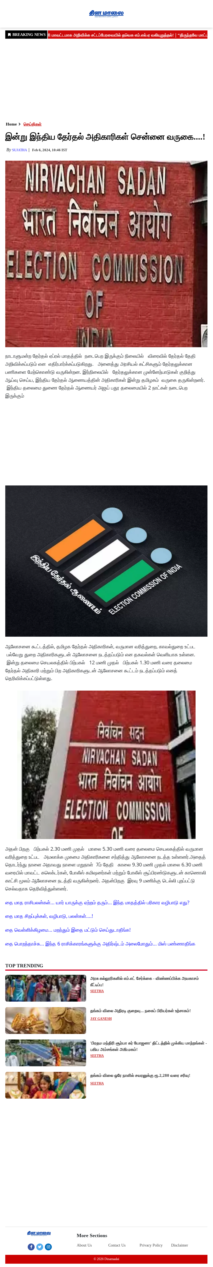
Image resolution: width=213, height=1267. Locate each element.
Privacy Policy (151, 1245)
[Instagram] (48, 1246)
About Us (84, 1245)
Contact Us (116, 1245)
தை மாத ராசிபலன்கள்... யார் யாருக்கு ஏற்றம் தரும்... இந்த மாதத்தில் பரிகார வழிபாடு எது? (97, 902)
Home (11, 124)
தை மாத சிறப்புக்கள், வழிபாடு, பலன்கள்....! (49, 916)
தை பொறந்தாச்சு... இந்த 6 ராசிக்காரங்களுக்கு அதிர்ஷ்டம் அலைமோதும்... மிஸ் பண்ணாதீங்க (100, 943)
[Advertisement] (106, 79)
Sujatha (19, 150)
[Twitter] (39, 1246)
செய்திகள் (33, 124)
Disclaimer (179, 1245)
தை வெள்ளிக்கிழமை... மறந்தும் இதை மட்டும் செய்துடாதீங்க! (68, 929)
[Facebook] (31, 1246)
